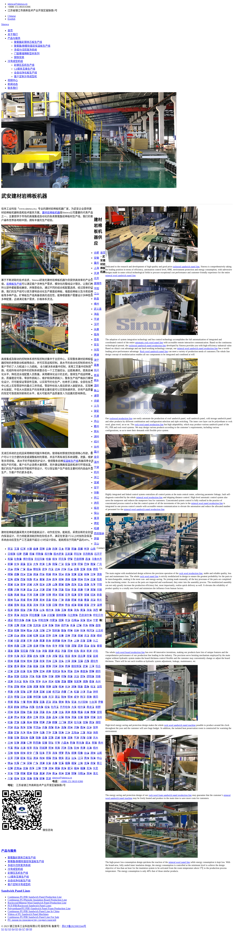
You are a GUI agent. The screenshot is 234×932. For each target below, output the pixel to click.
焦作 (22, 727)
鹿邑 (73, 712)
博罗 (61, 753)
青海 (16, 615)
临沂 (10, 610)
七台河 (93, 702)
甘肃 (16, 742)
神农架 (37, 696)
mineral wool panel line (179, 862)
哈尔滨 (81, 707)
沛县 (63, 651)
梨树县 (56, 630)
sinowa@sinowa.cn (17, 4)
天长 (10, 773)
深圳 (29, 763)
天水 (95, 737)
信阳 (85, 722)
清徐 (67, 579)
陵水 (29, 732)
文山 (96, 543)
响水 (48, 645)
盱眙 (42, 645)
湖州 (96, 436)
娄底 (91, 681)
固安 (10, 666)
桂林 (16, 753)
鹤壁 (54, 722)
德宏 (96, 523)
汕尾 (99, 753)
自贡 (76, 569)
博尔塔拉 (28, 559)
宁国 (16, 773)
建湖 (50, 651)
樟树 (99, 635)
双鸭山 (24, 707)
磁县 (35, 666)
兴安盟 (51, 615)
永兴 (44, 681)
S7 (23, 929)
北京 (96, 278)
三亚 (82, 732)
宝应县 (24, 651)
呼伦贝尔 (98, 615)
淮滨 (16, 712)
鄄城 (61, 584)
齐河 (29, 594)
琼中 (35, 732)
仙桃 (44, 696)
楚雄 (96, 538)
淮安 (89, 656)
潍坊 (16, 610)
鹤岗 (16, 707)
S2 (6, 929)
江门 (80, 758)
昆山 (86, 645)
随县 (80, 686)
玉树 (63, 610)
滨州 (35, 605)
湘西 (85, 681)
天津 (96, 273)
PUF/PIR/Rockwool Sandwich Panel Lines (29, 905)
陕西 (29, 579)
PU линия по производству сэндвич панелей (32, 920)
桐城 (22, 773)
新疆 (10, 564)
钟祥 (95, 691)
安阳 (29, 727)
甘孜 (73, 564)
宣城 (67, 773)
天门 (50, 696)
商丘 (16, 727)
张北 (29, 671)
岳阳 (29, 686)
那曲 (73, 548)
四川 (22, 574)
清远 (35, 758)
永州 (98, 681)
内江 (50, 569)
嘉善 (96, 365)
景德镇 (56, 640)
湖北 (54, 702)
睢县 (80, 712)
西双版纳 (99, 533)
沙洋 (82, 691)
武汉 (48, 702)
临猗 (73, 579)
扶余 (82, 630)
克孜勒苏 (88, 554)
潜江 (57, 696)
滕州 (10, 599)
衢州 (96, 426)
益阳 (54, 686)
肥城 (73, 599)
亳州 (61, 773)
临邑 (10, 594)
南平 (31, 768)
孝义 (35, 579)
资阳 (16, 569)
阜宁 (54, 645)
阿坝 (80, 564)
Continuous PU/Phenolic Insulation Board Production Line (37, 900)
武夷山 (18, 768)
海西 (95, 610)
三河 (91, 666)
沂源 (42, 589)
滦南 (73, 661)
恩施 (89, 696)
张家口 (56, 671)
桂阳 (57, 681)
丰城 (10, 640)
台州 (96, 446)
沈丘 (61, 712)
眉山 (29, 569)
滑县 (73, 717)
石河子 (98, 554)
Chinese (12, 16)
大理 (29, 548)
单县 (80, 599)
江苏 (54, 661)
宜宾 (82, 569)
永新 (35, 640)
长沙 (67, 686)
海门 (22, 656)
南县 (70, 676)
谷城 (48, 691)
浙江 (96, 477)
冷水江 (18, 681)
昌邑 (86, 584)
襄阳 (35, 702)
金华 (96, 457)
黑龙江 (90, 707)
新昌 (96, 298)
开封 (10, 727)
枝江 (93, 686)
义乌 (96, 406)
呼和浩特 (43, 620)
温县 (48, 717)
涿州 (61, 666)
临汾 (42, 584)
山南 (93, 548)
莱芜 (29, 605)
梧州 (95, 747)
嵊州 (96, 303)
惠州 (86, 758)
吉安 (82, 640)
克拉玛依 (39, 559)
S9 (30, 929)
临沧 (96, 508)
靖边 (35, 574)
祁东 (31, 681)
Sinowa (5, 24)
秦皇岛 (84, 671)
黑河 (10, 707)
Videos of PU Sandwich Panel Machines (28, 914)
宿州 (16, 778)
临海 (96, 334)
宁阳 (99, 584)
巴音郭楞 (79, 559)
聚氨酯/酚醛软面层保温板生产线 (32, 46)
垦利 (16, 605)
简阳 (54, 564)
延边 (42, 635)
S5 (16, 929)
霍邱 (29, 773)
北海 (89, 747)
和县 (35, 773)
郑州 (70, 727)
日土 (61, 548)
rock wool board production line (130, 652)
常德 (48, 686)
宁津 (86, 589)
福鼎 (67, 763)
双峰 (98, 676)
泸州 (63, 569)
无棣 (35, 594)
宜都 (29, 696)
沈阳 (42, 630)
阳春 (80, 753)
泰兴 (82, 651)
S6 (20, 929)
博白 (16, 747)
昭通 (96, 528)
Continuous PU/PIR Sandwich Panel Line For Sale (33, 917)
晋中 (22, 584)
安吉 (96, 344)
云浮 (10, 758)
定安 (16, 732)
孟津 (10, 717)
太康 (54, 712)
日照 (54, 605)
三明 (38, 768)
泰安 (86, 605)
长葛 (22, 722)
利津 (22, 589)
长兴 (96, 370)
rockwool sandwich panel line (186, 266)
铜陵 (73, 773)
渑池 (67, 712)
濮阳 (98, 722)
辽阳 (79, 625)
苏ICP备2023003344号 (74, 926)
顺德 (73, 753)
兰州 (10, 742)
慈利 (44, 676)
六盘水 (65, 742)
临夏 (31, 737)
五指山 (75, 732)
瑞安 (96, 411)
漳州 (50, 768)
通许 (29, 717)
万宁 (48, 732)
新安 (22, 717)
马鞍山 (81, 773)
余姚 (96, 400)
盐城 (95, 656)
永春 (54, 763)
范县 (29, 712)
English (11, 19)
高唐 (80, 589)
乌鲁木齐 (97, 559)
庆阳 (82, 737)
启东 (35, 656)
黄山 (54, 773)
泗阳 (73, 645)
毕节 (57, 742)
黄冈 (95, 696)
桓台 (54, 599)
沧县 (42, 666)
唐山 (10, 676)
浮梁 (73, 635)
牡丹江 (55, 707)
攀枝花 (37, 569)
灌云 (10, 651)
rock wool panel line (149, 576)
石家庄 (24, 676)
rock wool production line (190, 573)
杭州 (96, 472)
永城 (86, 712)
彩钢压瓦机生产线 (24, 65)
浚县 (35, 712)
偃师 (86, 717)
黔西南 (37, 742)
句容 (67, 645)
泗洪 (80, 645)
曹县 (86, 599)
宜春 (89, 640)
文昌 (54, 732)
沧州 (76, 671)
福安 (73, 763)
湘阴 (57, 676)
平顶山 (37, 727)
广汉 (61, 564)
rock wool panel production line (149, 424)
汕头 (73, 758)
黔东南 (80, 742)
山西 (54, 584)
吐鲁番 (18, 559)
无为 (89, 768)
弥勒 (96, 492)
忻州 (86, 579)
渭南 (99, 574)
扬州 (10, 661)
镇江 (61, 656)
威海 (73, 605)
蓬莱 (35, 599)
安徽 (96, 257)
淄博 (99, 605)
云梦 (29, 691)
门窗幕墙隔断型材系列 (26, 53)
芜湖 (48, 778)
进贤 (22, 640)
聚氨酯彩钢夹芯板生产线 (28, 42)
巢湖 (42, 773)
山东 (42, 610)
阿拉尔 (78, 554)
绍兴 (96, 441)
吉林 (54, 635)
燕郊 (67, 666)
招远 (93, 594)
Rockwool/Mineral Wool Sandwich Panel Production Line (37, 902)
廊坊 (98, 671)
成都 (16, 574)
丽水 (96, 431)
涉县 (29, 666)
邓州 (10, 712)
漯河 (70, 722)
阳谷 (67, 589)
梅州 (42, 758)
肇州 (61, 702)
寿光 (99, 599)
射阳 (61, 645)
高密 (67, 599)
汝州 (99, 717)
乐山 (70, 569)
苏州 (48, 661)
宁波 (96, 467)
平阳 (96, 288)
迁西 (86, 661)
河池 (63, 747)
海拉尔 (24, 615)
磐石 (63, 630)
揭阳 (48, 758)
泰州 (73, 656)
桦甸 (70, 630)
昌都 (80, 548)
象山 (96, 390)
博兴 (54, 594)
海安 (44, 651)
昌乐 (73, 584)
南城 (80, 635)
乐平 (29, 640)
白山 (16, 635)
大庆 (73, 707)
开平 (48, 753)
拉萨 (19, 554)
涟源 (10, 681)
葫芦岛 (65, 625)
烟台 (22, 610)
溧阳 (29, 656)
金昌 (44, 737)
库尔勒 (48, 554)
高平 (54, 579)
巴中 (86, 564)
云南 (48, 548)
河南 (76, 727)
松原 (35, 635)
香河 (16, 666)
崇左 (35, 747)
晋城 (10, 584)
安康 (73, 574)
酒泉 (70, 737)
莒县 (48, 599)
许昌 (44, 727)
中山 (99, 758)
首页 (10, 30)
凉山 (10, 569)
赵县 (22, 671)
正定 (16, 671)
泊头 (61, 661)
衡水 (63, 671)
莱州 (42, 599)
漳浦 (42, 763)
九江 (95, 640)
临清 (73, 594)
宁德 (44, 768)
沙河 (67, 661)
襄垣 (42, 579)
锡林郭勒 (61, 615)
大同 (35, 584)
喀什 (54, 559)
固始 (22, 712)
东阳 (96, 349)
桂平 (29, 747)
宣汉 (29, 564)
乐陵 (99, 589)
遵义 (87, 742)
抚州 (63, 640)
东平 (93, 584)
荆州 (29, 702)
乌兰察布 (72, 615)
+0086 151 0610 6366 (71, 781)
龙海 (86, 763)
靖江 (57, 651)
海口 (89, 732)
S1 (2, 929)
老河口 (56, 691)
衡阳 (42, 686)
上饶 (76, 640)
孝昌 (10, 691)
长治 (16, 584)
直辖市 (98, 283)
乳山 (16, 599)
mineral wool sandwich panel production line (197, 348)
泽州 (48, 579)
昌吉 (87, 559)
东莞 (16, 763)
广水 (70, 691)
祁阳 (63, 676)
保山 (96, 513)
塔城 (31, 554)
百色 (70, 747)
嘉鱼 (86, 686)
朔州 (80, 579)
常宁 (38, 681)
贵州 (100, 742)
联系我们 (13, 88)
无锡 (35, 661)
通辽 (10, 620)
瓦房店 (37, 625)
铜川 (61, 574)
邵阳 (16, 686)
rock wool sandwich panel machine (180, 725)
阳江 (29, 758)
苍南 (96, 339)
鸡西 (31, 707)
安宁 (96, 487)
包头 (34, 620)
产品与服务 (14, 38)
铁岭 (57, 625)
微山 (22, 594)
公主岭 (99, 630)
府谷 (42, 574)
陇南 (38, 737)
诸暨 (96, 395)
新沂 (89, 651)
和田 (10, 559)
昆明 (42, 548)
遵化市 (94, 661)
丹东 (85, 625)
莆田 (57, 768)
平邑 (54, 589)
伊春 (100, 702)
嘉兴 (96, 451)
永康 (96, 329)
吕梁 (93, 579)
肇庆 (61, 758)
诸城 (10, 605)
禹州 (29, 722)
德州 (61, 605)
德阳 (95, 569)
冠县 (61, 589)
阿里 (67, 548)
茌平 (67, 594)
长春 (61, 635)
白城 (29, 635)
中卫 (67, 620)
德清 (96, 354)
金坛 (93, 645)
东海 (16, 656)
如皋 (42, 656)
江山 (96, 293)
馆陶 (35, 671)
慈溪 (96, 375)
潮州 (93, 753)
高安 (93, 635)
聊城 (80, 605)
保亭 (95, 727)
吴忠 (82, 620)
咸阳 (16, 579)
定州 (42, 671)
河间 (54, 666)
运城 (29, 584)
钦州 (76, 747)
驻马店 (78, 722)
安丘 (80, 584)
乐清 (96, 416)
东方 (22, 732)
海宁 (96, 360)
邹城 (86, 594)
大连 (35, 630)
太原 (48, 584)
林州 (67, 717)
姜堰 (99, 645)
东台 (38, 651)
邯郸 (91, 671)
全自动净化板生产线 (25, 72)
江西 (22, 645)
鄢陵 (35, 722)
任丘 (98, 666)
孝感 (10, 702)
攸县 (38, 676)
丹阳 (31, 651)
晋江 (99, 763)
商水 (48, 712)
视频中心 (13, 80)
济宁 (93, 605)
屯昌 (42, 732)
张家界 (78, 681)
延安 (80, 574)
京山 (89, 691)
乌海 (43, 615)
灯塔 (29, 625)
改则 (54, 548)
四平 (48, 635)
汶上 (35, 589)
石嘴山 (75, 620)
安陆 (22, 691)
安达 (73, 702)
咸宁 (76, 696)
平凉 (76, 737)
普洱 (96, 518)
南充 (89, 569)
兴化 (95, 651)
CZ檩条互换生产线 (24, 68)
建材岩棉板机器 (51, 212)
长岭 (76, 630)
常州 (29, 661)
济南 (29, 610)
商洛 (67, 574)
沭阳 (54, 656)
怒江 (96, 497)
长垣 (80, 717)
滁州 (89, 773)
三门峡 (62, 722)
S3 (9, 929)
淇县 (42, 712)
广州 (22, 763)
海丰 (54, 753)
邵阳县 (90, 676)
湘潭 (35, 686)
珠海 (93, 758)
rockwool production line (121, 418)
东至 (95, 768)
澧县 (63, 681)
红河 (22, 548)
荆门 (82, 696)
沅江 (76, 676)
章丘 (22, 605)
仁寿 (48, 564)
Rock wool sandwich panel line (154, 351)
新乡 (57, 727)
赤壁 (63, 691)
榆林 (86, 574)
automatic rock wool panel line (149, 342)
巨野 (42, 594)
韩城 (48, 574)
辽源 (10, 635)
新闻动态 (13, 84)
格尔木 (49, 610)
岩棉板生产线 (14, 283)
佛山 (10, 763)
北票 (16, 625)
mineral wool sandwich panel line (120, 275)
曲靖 (35, 548)
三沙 (67, 732)
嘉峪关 (24, 737)
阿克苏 (62, 559)
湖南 (73, 686)
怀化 (10, 686)
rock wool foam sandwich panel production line (170, 795)
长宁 (16, 564)
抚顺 (16, 630)
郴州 (22, 686)
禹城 (16, 594)
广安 (22, 569)
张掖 (63, 737)
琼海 (61, 732)
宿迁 (67, 656)
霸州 (22, 666)
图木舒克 (58, 554)
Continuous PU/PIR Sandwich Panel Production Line (35, 897)
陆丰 (42, 753)
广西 (35, 753)
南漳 (35, 691)
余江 (86, 635)
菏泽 (42, 605)
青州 (29, 599)
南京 (42, 661)
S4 (13, 929)
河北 (31, 676)
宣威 (96, 482)
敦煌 (10, 737)
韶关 (22, 758)
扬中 (10, 656)
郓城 (61, 594)
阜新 (50, 625)
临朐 (67, 584)
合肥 (96, 252)
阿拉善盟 (34, 615)
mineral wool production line (149, 497)
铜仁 (50, 742)
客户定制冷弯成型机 (25, 76)
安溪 (61, 763)
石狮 (10, 768)
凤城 (22, 625)
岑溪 (10, 747)
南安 (93, 763)
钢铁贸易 (19, 57)
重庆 (96, 263)
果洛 (82, 610)
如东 (76, 651)
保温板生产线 (70, 461)
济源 (48, 722)
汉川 (22, 696)
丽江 (10, 548)
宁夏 (95, 620)
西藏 (25, 554)
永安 (48, 763)
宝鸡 (10, 579)
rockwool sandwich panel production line (147, 345)
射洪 (42, 564)
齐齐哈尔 (65, 707)
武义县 (98, 309)
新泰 (99, 594)
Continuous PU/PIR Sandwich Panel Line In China (33, 911)
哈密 (48, 559)
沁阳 (61, 717)
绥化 (47, 707)
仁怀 (29, 742)
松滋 (76, 691)
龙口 (93, 599)
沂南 (16, 589)
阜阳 (35, 778)
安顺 (44, 742)
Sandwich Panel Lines (15, 890)
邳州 (70, 651)
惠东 (67, 753)
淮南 (29, 778)
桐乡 (96, 380)
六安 (10, 778)
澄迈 (10, 732)
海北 (89, 610)
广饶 (61, 599)
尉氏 (42, 717)
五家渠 (69, 554)
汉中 (93, 574)
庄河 (44, 625)
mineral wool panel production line (207, 503)
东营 (48, 605)
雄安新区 (76, 666)
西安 (22, 579)
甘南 (16, 737)
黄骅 (48, 666)
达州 (57, 569)
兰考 (35, 717)
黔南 (72, 742)
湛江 (67, 758)
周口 (91, 722)
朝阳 (91, 625)
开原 (10, 625)
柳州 (22, 753)
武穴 (10, 696)
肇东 (67, 702)
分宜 (16, 640)
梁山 (29, 589)
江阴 (29, 645)
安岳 (67, 564)
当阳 (99, 686)
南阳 (50, 727)
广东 (35, 763)
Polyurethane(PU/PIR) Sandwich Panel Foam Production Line (39, 908)
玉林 (10, 753)
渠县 (22, 564)
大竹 (35, 564)
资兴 (50, 681)
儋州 (82, 727)
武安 (85, 666)
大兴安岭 (83, 702)
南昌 (16, 645)
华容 (50, 676)
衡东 (25, 681)
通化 (22, 635)
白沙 (89, 727)
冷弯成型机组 (15, 61)
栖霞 (10, 589)
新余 (48, 640)
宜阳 (99, 712)
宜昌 (42, 702)
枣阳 (16, 696)
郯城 (48, 589)
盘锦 (98, 625)
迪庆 (96, 502)
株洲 (61, 686)
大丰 (48, 656)
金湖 (35, 645)
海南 (57, 610)
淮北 (95, 773)
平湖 (96, 319)
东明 (48, 594)
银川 (89, 620)
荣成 (22, 599)
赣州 (10, 645)
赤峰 (28, 620)
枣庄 (67, 605)
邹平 (80, 594)
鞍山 (29, 630)
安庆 (22, 778)
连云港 (81, 656)
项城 (93, 717)
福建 (82, 768)
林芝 (86, 548)
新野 (98, 707)
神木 (54, 574)
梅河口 (90, 630)
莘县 (73, 589)
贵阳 (94, 742)
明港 (42, 722)
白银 (89, 737)
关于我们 (13, 34)
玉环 (96, 324)
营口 (10, 630)
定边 (29, 574)
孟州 (54, 717)
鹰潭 (42, 640)
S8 (27, 929)
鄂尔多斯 (19, 620)
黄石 (16, 702)
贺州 (50, 747)
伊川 (16, 717)
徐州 (22, 661)
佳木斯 (39, 707)
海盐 (96, 314)
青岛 (35, 610)
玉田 (80, 661)
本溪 (72, 625)
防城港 (43, 747)
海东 (76, 610)
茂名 (54, 758)
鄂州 (70, 696)
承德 (48, 671)
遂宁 (44, 569)
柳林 (61, 579)
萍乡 (70, 640)
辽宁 (48, 630)
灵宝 (16, 722)
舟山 (96, 421)
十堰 (22, 702)
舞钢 (93, 712)
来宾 (57, 747)
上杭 (80, 763)
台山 (86, 753)
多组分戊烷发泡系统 (25, 49)
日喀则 (11, 554)
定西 (50, 737)
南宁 (29, 753)
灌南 (16, 651)
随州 (63, 696)
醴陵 (70, 681)
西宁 (10, 615)
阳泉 (99, 579)
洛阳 (63, 727)
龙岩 (25, 768)
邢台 (70, 671)
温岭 (96, 385)
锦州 (22, 630)
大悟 (16, 691)
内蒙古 (53, 620)
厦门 (70, 768)
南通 (16, 661)
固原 (61, 620)
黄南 (70, 610)
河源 (16, 758)
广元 (99, 564)
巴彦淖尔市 (85, 615)
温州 (96, 462)
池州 (48, 773)
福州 (76, 768)
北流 (22, 747)
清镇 (22, 742)
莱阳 (93, 589)
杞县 (10, 722)
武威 (57, 737)
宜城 (42, 691)
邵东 (82, 676)
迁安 (10, 671)
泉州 (63, 768)
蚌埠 (42, 778)
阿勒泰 (39, 554)
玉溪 (16, 548)
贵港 (82, 747)
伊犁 (70, 559)
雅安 (93, 564)
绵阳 (10, 574)
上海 (96, 268)
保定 (16, 676)
